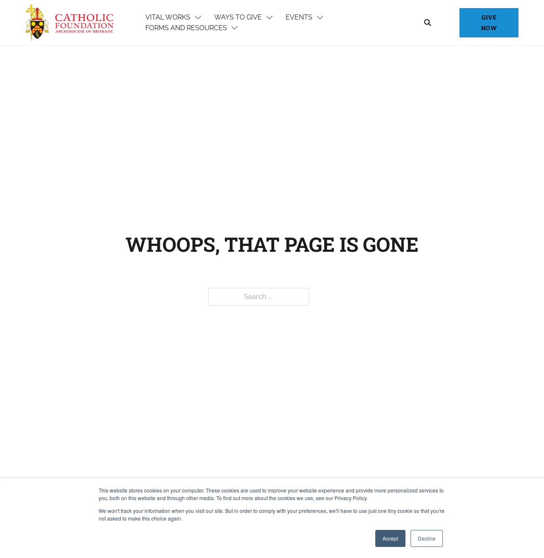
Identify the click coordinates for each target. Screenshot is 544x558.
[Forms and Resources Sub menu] (234, 28)
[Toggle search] (427, 22)
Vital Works (167, 17)
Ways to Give (238, 17)
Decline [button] (427, 538)
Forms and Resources (186, 28)
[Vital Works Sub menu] (198, 17)
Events (299, 17)
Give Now (489, 22)
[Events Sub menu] (320, 17)
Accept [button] (390, 538)
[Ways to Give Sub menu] (269, 17)
